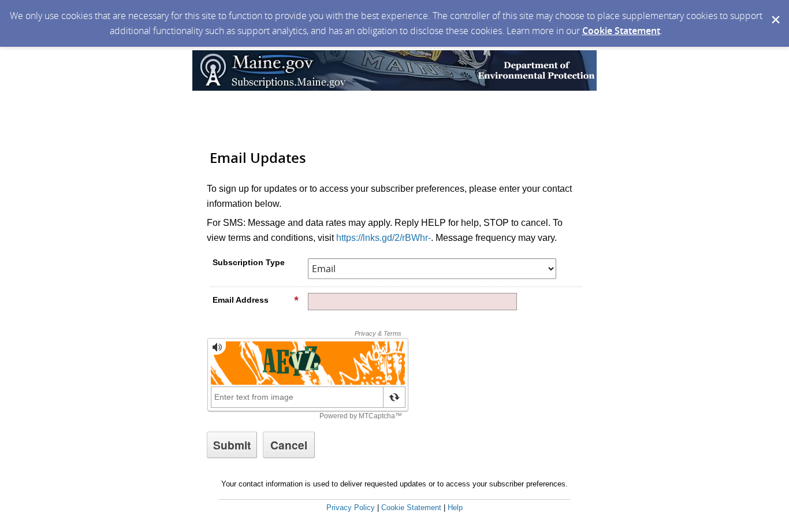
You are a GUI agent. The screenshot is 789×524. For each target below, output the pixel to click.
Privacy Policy (350, 507)
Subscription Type (249, 262)
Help (455, 507)
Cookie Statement (621, 30)
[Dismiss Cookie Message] (774, 11)
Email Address (241, 299)
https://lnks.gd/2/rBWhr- (383, 238)
